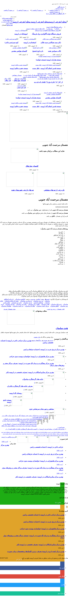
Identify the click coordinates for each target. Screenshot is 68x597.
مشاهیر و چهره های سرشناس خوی (41, 409)
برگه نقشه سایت (8, 20)
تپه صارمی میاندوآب (26, 301)
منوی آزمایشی (59, 8)
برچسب (33, 340)
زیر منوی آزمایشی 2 (37, 10)
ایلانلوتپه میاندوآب (20, 299)
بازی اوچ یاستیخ (37, 51)
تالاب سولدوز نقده (54, 51)
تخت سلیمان (62, 328)
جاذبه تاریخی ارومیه (43, 433)
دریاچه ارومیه (50, 433)
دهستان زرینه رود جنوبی (55, 309)
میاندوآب (66, 435)
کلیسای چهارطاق (20, 80)
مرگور (35, 435)
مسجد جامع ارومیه (7, 401)
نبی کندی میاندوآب (18, 306)
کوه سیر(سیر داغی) (11, 42)
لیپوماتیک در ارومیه (21, 34)
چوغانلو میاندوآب (38, 302)
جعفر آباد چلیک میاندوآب (12, 301)
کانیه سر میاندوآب (21, 304)
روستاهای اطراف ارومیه (43, 432)
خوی (2, 432)
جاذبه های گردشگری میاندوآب (32, 379)
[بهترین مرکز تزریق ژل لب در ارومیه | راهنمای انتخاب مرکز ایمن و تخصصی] (22, 442)
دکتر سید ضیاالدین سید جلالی (51, 42)
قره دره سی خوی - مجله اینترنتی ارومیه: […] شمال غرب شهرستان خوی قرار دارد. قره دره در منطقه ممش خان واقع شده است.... (33, 425)
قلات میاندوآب (45, 304)
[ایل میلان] (7, 78)
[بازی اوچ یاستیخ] (37, 47)
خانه (3, 18)
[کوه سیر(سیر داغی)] (11, 39)
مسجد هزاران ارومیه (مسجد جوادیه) (48, 60)
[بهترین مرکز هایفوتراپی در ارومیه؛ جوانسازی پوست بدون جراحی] (54, 442)
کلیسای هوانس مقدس (19, 51)
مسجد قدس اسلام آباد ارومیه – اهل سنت (46, 68)
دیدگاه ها (38, 340)
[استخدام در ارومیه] (29, 39)
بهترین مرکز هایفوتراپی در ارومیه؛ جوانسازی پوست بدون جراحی (31, 356)
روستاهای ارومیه (64, 432)
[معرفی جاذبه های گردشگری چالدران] (38, 391)
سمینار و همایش (17, 75)
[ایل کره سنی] (21, 85)
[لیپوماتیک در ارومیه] (20, 30)
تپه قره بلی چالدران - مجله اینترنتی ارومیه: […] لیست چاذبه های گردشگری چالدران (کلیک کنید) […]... (34, 429)
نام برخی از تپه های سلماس (54, 190)
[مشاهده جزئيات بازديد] (67, 507)
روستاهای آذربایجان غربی (56, 432)
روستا (25, 433)
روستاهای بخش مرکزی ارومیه (33, 433)
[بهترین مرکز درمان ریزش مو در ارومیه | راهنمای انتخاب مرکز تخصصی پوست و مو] (33, 442)
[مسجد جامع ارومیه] (17, 405)
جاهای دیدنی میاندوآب (41, 435)
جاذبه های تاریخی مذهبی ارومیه (35, 28)
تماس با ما (49, 13)
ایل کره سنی (21, 87)
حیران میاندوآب (27, 302)
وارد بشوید (37, 337)
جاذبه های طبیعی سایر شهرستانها (49, 77)
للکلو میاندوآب (54, 306)
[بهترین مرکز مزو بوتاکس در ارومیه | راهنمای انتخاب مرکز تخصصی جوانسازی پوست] (9, 437)
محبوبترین (44, 340)
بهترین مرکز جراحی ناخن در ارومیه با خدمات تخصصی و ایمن (43, 515)
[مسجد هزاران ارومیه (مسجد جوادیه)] (49, 56)
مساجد (58, 433)
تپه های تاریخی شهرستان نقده (22, 190)
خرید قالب (55, 13)
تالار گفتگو (61, 13)
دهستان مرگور (61, 435)
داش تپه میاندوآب (16, 302)
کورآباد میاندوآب (10, 304)
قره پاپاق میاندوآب (56, 304)
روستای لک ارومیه (15, 393)
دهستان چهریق (9, 309)
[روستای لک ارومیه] (28, 398)
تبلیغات (57, 28)
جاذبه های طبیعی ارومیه (30, 77)
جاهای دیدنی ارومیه (34, 432)
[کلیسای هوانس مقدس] (19, 47)
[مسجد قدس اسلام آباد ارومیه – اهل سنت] (48, 65)
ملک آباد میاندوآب (30, 306)
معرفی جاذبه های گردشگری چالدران (20, 386)
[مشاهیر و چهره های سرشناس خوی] (59, 414)
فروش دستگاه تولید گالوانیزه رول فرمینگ (46, 34)
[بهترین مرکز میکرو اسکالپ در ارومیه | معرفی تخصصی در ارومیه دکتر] (44, 442)
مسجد (23, 433)
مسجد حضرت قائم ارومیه (19, 68)
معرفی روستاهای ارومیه (8, 432)
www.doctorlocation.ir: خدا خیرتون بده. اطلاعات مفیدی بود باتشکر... (22, 419)
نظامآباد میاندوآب (6, 306)
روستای (22, 432)
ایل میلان (8, 80)
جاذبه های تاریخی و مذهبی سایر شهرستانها (50, 73)
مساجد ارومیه (27, 432)
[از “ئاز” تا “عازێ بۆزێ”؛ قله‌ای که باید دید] (50, 78)
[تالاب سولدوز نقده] (54, 47)
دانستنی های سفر (54, 75)
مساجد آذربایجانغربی (64, 433)
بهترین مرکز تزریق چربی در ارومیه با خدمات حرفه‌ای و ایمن (43, 349)
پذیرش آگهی (60, 7)
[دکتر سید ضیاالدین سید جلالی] (51, 39)
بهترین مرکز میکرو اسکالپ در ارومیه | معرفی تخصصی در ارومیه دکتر (30, 372)
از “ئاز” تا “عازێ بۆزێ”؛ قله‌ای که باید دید (48, 82)
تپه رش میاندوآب (38, 301)
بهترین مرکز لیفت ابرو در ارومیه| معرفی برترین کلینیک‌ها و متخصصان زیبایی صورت (35, 551)
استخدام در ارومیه (30, 42)
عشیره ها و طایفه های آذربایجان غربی (35, 75)
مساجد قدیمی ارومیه (17, 433)
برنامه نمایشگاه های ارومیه (54, 27)
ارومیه (49, 432)
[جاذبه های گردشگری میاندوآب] (49, 384)
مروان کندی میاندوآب (42, 306)
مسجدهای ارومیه (17, 432)
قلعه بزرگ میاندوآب (33, 304)
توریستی (49, 28)
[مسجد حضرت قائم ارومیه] (19, 65)
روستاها (54, 433)
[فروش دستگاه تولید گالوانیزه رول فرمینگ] (47, 30)
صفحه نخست (9, 18)
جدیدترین (50, 340)
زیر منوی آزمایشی (54, 10)
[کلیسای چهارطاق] (20, 78)
